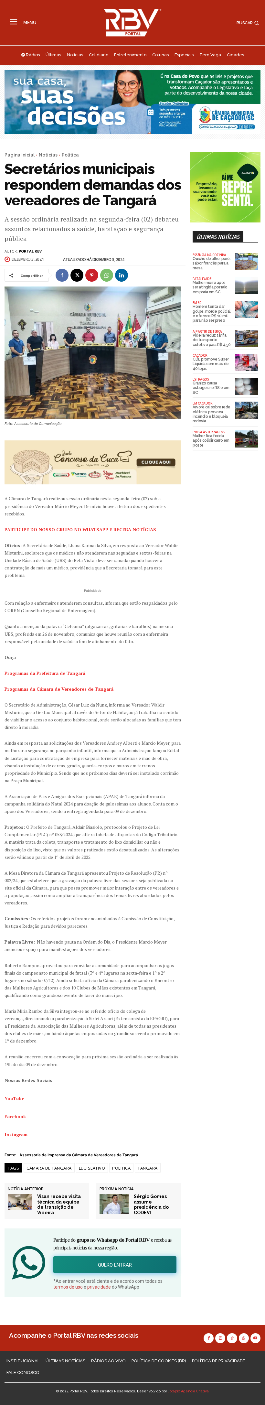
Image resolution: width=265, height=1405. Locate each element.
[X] (76, 275)
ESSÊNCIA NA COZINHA (209, 254)
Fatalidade (202, 278)
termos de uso (68, 1287)
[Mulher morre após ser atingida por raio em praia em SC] (246, 285)
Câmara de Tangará (49, 1168)
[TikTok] (232, 1338)
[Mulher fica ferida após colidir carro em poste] (246, 439)
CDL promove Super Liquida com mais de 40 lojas (211, 364)
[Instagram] (220, 1338)
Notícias (48, 154)
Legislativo (92, 1168)
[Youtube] (255, 1338)
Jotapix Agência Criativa (188, 1391)
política (121, 1168)
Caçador (200, 355)
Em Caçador (202, 403)
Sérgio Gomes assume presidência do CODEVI (151, 1204)
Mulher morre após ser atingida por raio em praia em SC (210, 287)
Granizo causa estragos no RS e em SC (211, 388)
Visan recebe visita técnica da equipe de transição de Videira (59, 1204)
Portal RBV (30, 251)
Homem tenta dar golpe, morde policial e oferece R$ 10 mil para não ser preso (212, 313)
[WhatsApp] (106, 275)
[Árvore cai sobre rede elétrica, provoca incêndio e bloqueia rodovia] (246, 410)
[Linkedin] (121, 275)
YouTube (14, 1098)
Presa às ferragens (209, 432)
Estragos (201, 379)
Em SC (197, 302)
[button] (248, 22)
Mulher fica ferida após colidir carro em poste (211, 441)
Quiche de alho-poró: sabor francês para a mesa (211, 263)
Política (70, 154)
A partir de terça (207, 331)
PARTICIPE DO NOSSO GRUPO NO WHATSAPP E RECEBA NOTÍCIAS (80, 529)
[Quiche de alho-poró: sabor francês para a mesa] (246, 261)
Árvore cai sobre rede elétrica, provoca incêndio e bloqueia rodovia (211, 414)
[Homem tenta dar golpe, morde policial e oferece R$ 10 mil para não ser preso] (246, 309)
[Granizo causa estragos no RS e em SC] (246, 386)
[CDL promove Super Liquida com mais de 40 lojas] (246, 362)
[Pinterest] (91, 275)
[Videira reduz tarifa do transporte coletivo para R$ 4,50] (246, 338)
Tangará (148, 1168)
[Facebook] (62, 275)
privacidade (99, 1287)
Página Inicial (20, 154)
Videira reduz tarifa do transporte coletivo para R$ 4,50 (212, 340)
